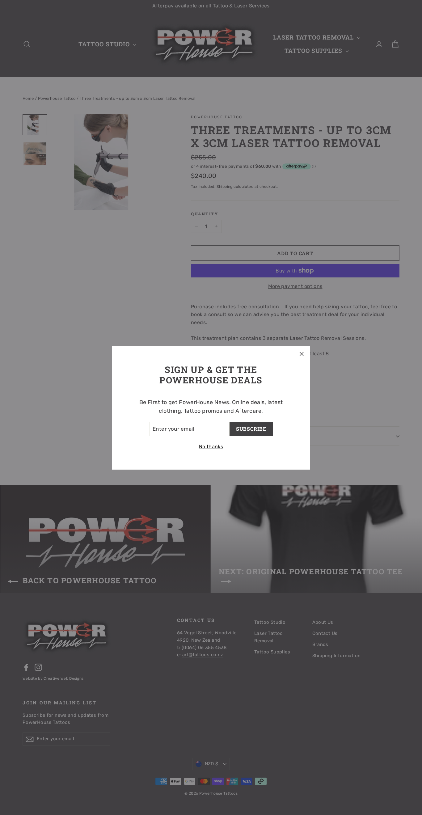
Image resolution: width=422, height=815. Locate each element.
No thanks (211, 447)
